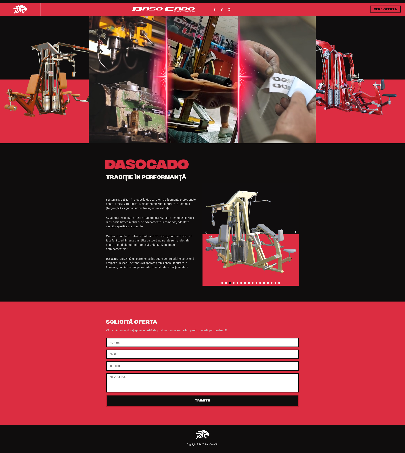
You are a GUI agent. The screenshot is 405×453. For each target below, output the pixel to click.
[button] (206, 232)
